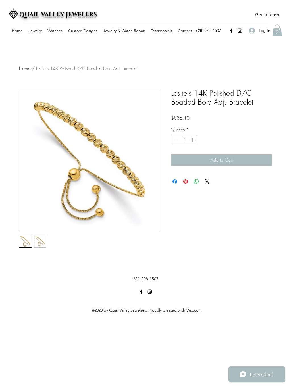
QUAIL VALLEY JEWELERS (58, 15)
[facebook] (231, 31)
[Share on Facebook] (174, 181)
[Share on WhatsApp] (196, 181)
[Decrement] (175, 140)
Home (24, 68)
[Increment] (192, 140)
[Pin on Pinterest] (185, 181)
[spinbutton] (184, 140)
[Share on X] (207, 181)
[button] (267, 15)
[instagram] (240, 31)
